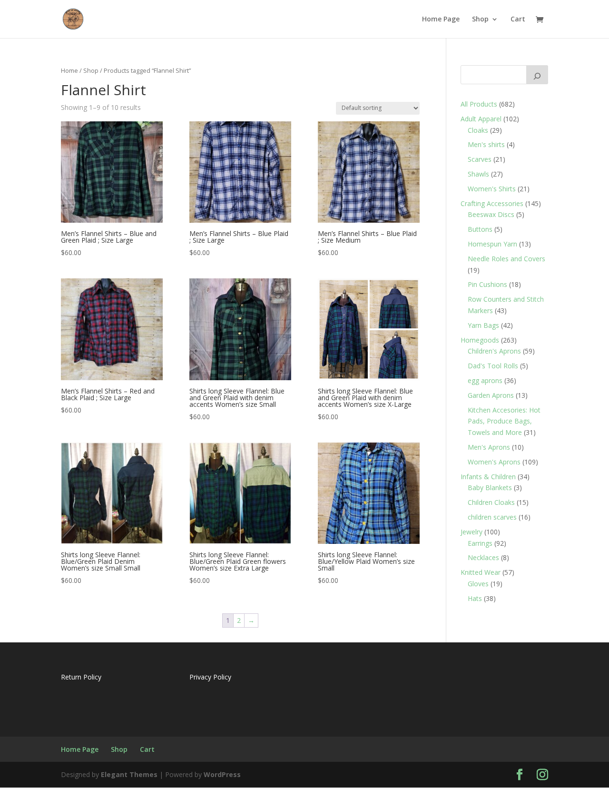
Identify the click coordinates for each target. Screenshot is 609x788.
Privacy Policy (210, 676)
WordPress (222, 774)
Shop (480, 19)
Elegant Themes (129, 774)
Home (69, 70)
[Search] (537, 74)
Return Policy (81, 676)
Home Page (441, 19)
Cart (518, 19)
